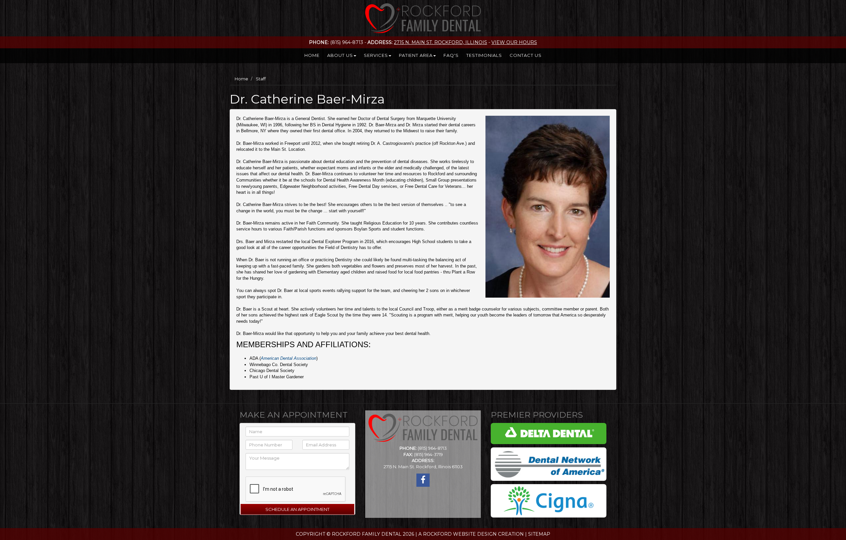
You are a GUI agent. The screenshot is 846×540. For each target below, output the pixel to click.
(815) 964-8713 (432, 448)
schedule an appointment (297, 509)
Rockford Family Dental (367, 534)
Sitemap (539, 534)
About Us (340, 55)
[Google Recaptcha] (290, 487)
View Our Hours (514, 42)
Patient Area (416, 55)
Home (312, 55)
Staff (261, 78)
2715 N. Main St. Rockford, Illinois (440, 42)
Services (376, 55)
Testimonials (484, 55)
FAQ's (451, 55)
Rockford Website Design (460, 534)
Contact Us (526, 55)
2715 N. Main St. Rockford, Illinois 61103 (423, 466)
